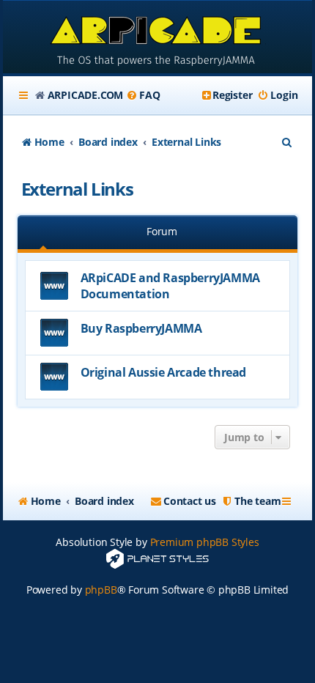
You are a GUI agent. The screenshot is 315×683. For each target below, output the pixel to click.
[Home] (158, 38)
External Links (77, 189)
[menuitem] (143, 95)
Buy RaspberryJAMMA (141, 328)
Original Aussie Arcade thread (163, 372)
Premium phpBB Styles (204, 542)
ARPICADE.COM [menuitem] (86, 95)
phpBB (101, 590)
